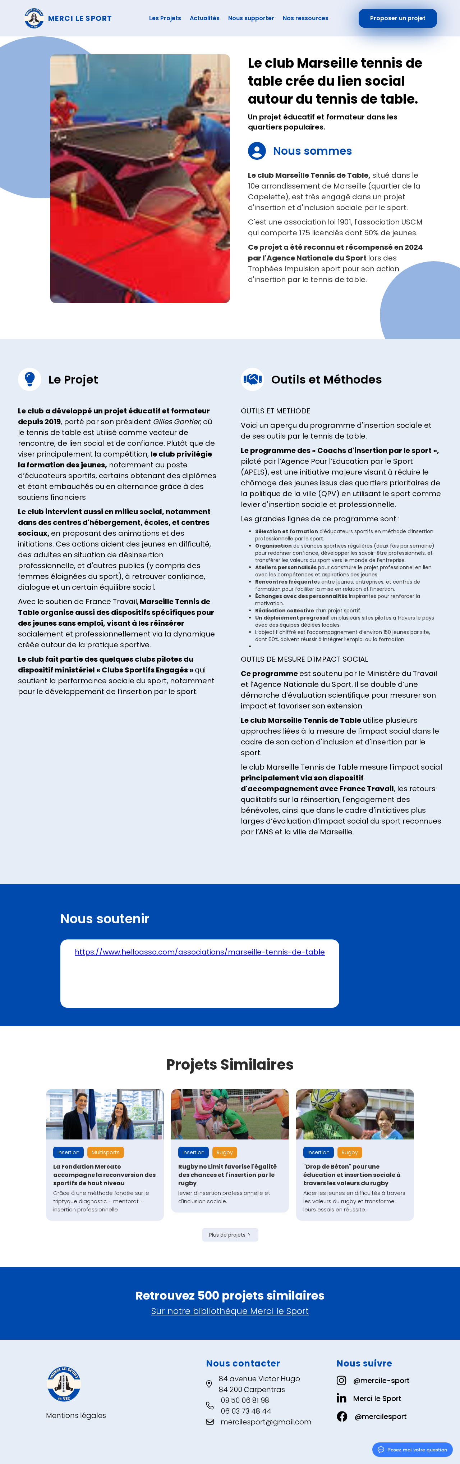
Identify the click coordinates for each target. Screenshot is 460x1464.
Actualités (205, 18)
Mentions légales (76, 1415)
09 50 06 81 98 (245, 1400)
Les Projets (165, 18)
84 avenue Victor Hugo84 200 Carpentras (259, 1384)
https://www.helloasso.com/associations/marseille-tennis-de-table (200, 952)
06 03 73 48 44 (246, 1411)
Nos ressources (305, 18)
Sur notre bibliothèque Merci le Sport (230, 1311)
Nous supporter (251, 18)
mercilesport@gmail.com (266, 1422)
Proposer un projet (398, 18)
